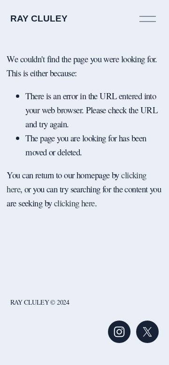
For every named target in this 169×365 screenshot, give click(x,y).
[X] (147, 332)
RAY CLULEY (39, 18)
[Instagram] (119, 332)
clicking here (74, 203)
